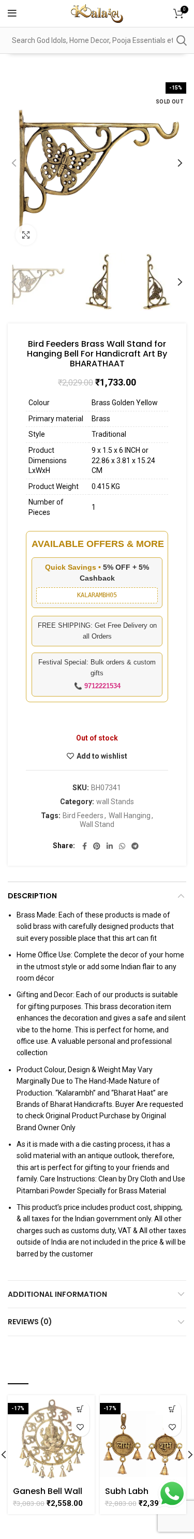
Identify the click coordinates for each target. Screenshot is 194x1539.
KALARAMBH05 (97, 595)
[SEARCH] (181, 40)
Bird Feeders (83, 815)
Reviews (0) (30, 1321)
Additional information (57, 1294)
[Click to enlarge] (26, 235)
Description (32, 896)
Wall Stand (97, 824)
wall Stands (115, 801)
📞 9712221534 (97, 686)
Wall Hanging (130, 815)
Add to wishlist (102, 756)
